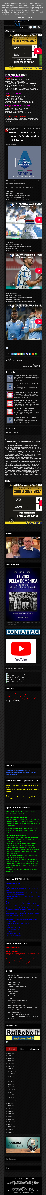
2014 (9, 1116)
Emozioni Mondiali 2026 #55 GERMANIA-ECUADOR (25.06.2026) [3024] (26, 401)
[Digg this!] (24, 354)
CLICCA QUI (31, 1189)
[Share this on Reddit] (33, 354)
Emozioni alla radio (25, 127)
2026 (9, 1053)
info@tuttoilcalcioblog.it (13, 701)
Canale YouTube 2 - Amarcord (14, 668)
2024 (9, 1058)
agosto (10, 1081)
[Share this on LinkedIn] (30, 354)
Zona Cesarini (12, 989)
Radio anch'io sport (13, 991)
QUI (33, 1188)
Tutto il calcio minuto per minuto (17, 986)
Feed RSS (39, 27)
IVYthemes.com (29, 1192)
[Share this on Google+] (18, 354)
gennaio (10, 1100)
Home (7, 127)
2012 (9, 1121)
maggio (10, 1089)
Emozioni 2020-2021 (15, 127)
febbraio (10, 1097)
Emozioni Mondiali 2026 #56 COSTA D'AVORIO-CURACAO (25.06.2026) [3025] (26, 409)
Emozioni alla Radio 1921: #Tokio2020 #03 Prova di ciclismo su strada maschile (26, 375)
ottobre (10, 1076)
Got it (29, 18)
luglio (9, 1084)
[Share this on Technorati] (36, 354)
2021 (9, 1066)
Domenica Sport (12, 996)
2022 (9, 1063)
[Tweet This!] (15, 354)
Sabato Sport (11, 993)
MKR (23, 1192)
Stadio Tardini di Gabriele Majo (16, 1005)
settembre (11, 1079)
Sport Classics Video (14, 1009)
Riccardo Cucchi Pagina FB (16, 1003)
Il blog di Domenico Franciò (15, 1012)
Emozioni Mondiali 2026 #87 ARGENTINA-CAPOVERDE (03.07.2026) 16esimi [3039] (26, 392)
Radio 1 (10, 980)
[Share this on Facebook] (12, 354)
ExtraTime (11, 998)
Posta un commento (12, 432)
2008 (9, 1132)
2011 (9, 1124)
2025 (9, 1055)
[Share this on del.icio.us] (27, 354)
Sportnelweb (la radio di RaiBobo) (17, 1000)
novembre (11, 1073)
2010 (9, 1127)
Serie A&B (34, 127)
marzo (10, 1094)
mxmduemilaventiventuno (30, 181)
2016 (9, 1111)
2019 (9, 1103)
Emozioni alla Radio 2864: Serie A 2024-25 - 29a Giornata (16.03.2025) (26, 417)
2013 (9, 1119)
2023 (9, 1061)
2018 (9, 1106)
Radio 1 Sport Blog (13, 984)
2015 (9, 1114)
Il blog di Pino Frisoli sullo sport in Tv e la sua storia (22, 1007)
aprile (9, 1092)
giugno (10, 1087)
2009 (9, 1129)
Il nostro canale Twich (14, 975)
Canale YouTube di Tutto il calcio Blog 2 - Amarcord (22, 977)
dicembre (10, 1071)
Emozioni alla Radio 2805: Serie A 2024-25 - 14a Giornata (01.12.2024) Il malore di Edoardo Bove (26, 384)
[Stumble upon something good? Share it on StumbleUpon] (21, 354)
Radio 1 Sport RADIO (14, 982)
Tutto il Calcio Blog (16, 1178)
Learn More (20, 18)
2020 (9, 1069)
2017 (9, 1108)
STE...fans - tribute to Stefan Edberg (18, 1014)
